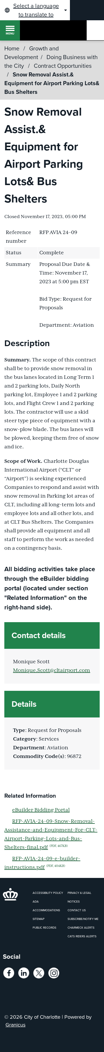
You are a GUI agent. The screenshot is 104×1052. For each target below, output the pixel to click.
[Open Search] (95, 30)
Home (11, 48)
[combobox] (35, 10)
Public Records (44, 927)
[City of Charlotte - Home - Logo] (30, 30)
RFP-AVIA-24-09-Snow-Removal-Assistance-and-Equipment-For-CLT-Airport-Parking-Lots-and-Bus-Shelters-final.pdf (50, 834)
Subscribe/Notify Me (83, 919)
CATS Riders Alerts (82, 936)
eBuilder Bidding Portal (41, 810)
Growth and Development (31, 52)
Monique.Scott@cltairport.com (51, 670)
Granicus (15, 1025)
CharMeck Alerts (81, 927)
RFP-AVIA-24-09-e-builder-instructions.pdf (42, 863)
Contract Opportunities (63, 65)
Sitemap (38, 919)
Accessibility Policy (48, 893)
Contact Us (77, 910)
